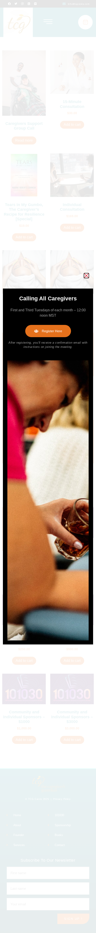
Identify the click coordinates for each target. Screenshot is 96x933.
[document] (48, 466)
